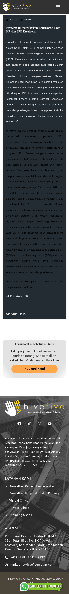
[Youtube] (49, 423)
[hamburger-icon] (58, 7)
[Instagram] (39, 423)
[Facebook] (19, 423)
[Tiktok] (29, 423)
